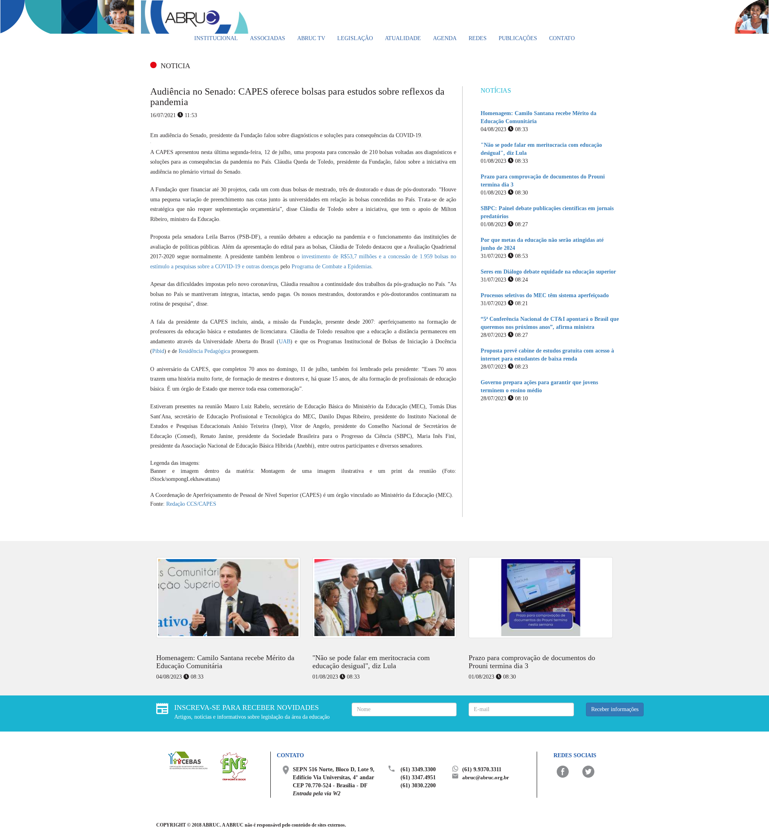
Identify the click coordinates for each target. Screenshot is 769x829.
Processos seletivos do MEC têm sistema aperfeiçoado (545, 295)
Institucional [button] (216, 38)
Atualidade (403, 38)
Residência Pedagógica (204, 351)
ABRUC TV (311, 38)
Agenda (445, 38)
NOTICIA (175, 66)
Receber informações (614, 709)
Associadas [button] (267, 38)
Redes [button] (478, 38)
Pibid (158, 351)
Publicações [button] (518, 38)
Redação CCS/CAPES (191, 504)
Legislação (355, 38)
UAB (284, 341)
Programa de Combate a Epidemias (331, 266)
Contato (562, 38)
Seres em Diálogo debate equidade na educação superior (548, 272)
